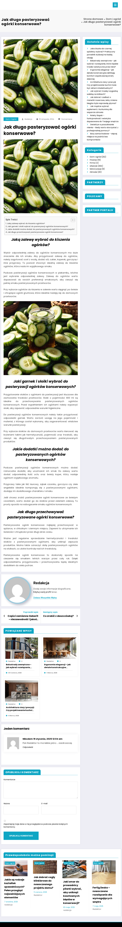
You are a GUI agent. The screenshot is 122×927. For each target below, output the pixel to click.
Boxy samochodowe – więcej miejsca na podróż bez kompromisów (102, 136)
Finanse (93, 160)
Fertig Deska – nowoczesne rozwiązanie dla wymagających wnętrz (16, 895)
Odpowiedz (28, 747)
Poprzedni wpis (30, 612)
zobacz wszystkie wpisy (45, 598)
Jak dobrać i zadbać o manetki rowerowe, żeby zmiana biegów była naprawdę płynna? (102, 100)
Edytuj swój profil (42, 592)
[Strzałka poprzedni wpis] (4, 616)
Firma (92, 163)
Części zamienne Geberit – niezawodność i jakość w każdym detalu (23, 617)
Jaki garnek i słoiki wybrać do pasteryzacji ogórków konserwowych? (37, 226)
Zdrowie (93, 172)
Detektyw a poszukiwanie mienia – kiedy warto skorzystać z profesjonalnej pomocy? (102, 127)
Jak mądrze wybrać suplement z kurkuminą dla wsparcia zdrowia (99, 109)
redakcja (28, 119)
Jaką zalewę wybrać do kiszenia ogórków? (26, 223)
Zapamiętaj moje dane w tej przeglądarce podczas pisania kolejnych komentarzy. (36, 825)
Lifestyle (93, 166)
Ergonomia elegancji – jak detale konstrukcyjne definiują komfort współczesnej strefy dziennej (57, 666)
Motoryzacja (95, 169)
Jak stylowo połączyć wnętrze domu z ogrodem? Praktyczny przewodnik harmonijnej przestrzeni (76, 892)
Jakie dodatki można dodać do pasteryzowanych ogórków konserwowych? (40, 229)
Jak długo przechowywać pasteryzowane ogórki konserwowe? (35, 232)
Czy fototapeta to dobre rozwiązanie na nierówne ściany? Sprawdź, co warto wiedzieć (106, 888)
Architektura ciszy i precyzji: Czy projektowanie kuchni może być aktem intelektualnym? (20, 709)
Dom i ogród (11, 119)
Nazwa (7, 803)
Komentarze (9, 779)
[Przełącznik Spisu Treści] (71, 220)
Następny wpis (50, 612)
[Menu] (115, 4)
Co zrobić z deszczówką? (58, 616)
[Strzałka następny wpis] (77, 616)
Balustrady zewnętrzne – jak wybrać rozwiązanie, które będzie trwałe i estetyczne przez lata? (18, 666)
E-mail (44, 803)
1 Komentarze (66, 119)
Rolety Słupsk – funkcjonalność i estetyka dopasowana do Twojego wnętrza (102, 118)
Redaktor (11, 661)
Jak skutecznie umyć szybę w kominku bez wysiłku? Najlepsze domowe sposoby (47, 890)
